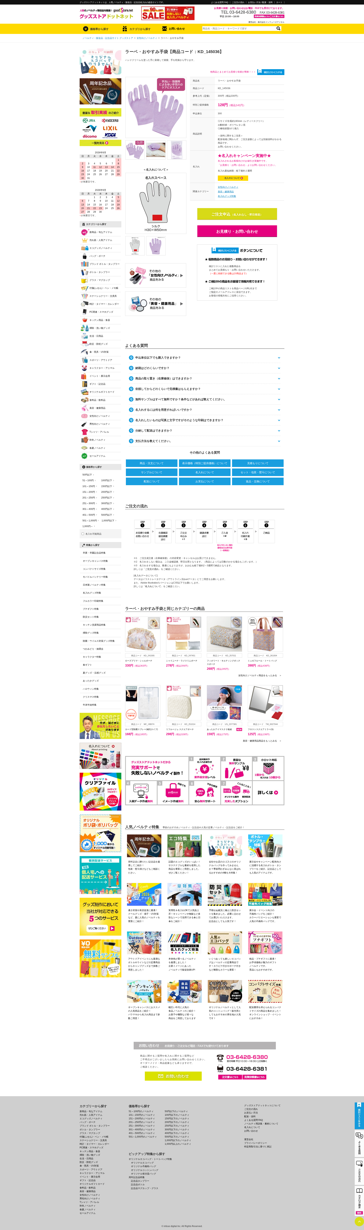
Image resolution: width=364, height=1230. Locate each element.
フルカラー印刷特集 (93, 601)
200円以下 (106, 492)
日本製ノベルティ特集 (94, 585)
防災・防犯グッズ (98, 344)
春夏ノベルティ (97, 448)
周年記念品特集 (137, 1177)
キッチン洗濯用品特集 (94, 625)
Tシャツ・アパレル (99, 432)
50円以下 (87, 474)
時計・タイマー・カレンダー (104, 304)
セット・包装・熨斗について (258, 472)
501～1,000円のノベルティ (143, 1136)
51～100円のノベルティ (141, 1111)
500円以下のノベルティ (177, 1136)
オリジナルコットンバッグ (144, 1170)
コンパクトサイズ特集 (94, 569)
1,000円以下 (108, 520)
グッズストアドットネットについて (262, 1105)
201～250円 (88, 497)
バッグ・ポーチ (97, 256)
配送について (152, 481)
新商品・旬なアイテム (100, 232)
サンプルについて (151, 472)
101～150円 (88, 486)
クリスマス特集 (91, 697)
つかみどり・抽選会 (93, 649)
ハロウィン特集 (91, 689)
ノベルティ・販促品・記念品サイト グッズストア (107, 38)
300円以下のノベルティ (177, 1129)
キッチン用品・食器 (99, 320)
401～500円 (88, 515)
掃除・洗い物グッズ (99, 328)
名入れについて (204, 472)
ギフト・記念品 (97, 384)
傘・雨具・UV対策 (99, 352)
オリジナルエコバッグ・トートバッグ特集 (150, 1159)
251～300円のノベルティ (142, 1125)
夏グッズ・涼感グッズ (94, 672)
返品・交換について (258, 481)
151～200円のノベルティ (142, 1118)
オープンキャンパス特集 (95, 561)
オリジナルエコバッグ (142, 1162)
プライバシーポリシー (255, 1143)
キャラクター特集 (92, 657)
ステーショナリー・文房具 (103, 296)
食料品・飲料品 (97, 400)
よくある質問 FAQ (219, 2)
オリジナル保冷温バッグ (143, 1173)
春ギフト (87, 665)
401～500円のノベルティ (142, 1133)
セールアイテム (97, 456)
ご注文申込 (220, 214)
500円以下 (106, 515)
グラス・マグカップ (99, 280)
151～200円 (88, 492)
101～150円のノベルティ (142, 1115)
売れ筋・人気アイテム (100, 240)
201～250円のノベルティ (142, 1122)
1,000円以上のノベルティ (178, 1144)
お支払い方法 (251, 1112)
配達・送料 (250, 1116)
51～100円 (88, 480)
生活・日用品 (96, 336)
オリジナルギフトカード (102, 392)
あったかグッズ (91, 680)
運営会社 (248, 1139)
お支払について (204, 481)
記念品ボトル (138, 1184)
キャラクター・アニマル (102, 368)
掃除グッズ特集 (91, 632)
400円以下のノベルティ (177, 1133)
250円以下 (106, 497)
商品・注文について (152, 463)
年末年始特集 (89, 705)
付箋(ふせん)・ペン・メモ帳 (103, 288)
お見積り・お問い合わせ (237, 231)
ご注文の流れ (238, 2)
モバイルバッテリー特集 (95, 577)
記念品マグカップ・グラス (144, 1188)
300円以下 (106, 503)
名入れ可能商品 (93, 534)
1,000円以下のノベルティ (178, 1140)
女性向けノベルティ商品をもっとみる (260, 675)
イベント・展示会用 (99, 376)
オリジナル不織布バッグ (143, 1166)
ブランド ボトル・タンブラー (104, 264)
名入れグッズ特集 (227, 196)
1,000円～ (87, 526)
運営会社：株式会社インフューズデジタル (266, 22)
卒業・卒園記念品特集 (94, 553)
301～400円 (88, 509)
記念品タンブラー (140, 1181)
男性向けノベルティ (99, 424)
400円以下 (106, 509)
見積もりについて (257, 463)
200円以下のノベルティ (177, 1122)
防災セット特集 (91, 617)
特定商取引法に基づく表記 (257, 1146)
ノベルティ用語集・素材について (261, 1123)
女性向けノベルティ (147, 38)
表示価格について (204, 463)
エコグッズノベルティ (100, 248)
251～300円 (88, 503)
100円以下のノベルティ (177, 1115)
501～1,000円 (89, 520)
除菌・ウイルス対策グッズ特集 (99, 641)
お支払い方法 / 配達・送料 (260, 2)
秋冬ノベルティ (97, 440)
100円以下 (106, 480)
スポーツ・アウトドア (100, 360)
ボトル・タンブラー (99, 272)
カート (279, 2)
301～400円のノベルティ (142, 1129)
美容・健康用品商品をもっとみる (262, 741)
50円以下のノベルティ (176, 1111)
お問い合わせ (177, 28)
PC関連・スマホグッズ (101, 312)
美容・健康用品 (226, 191)
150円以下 (106, 486)
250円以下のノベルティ (177, 1125)
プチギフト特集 (91, 609)
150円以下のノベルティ (177, 1118)
